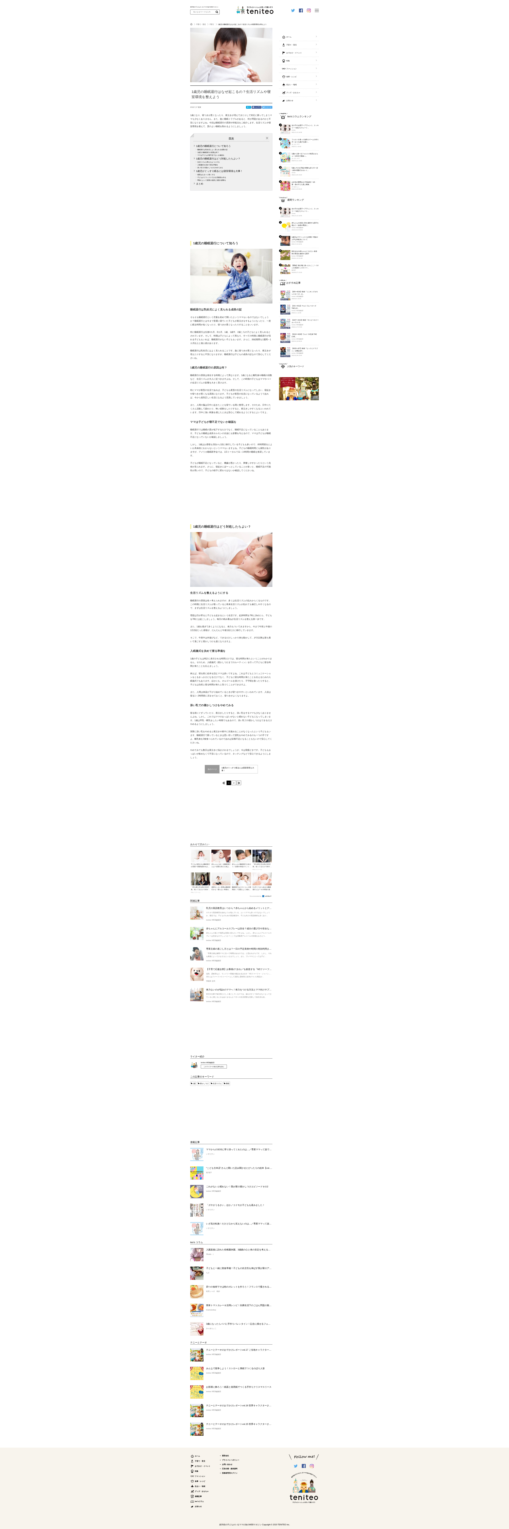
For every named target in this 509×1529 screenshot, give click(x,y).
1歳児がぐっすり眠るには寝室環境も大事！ (219, 171)
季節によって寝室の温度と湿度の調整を (211, 180)
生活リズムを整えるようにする (208, 162)
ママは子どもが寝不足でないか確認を (210, 155)
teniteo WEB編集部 (207, 1063)
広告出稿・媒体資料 (230, 1469)
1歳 (194, 1083)
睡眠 (227, 1083)
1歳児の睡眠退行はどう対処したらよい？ (218, 158)
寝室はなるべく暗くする (206, 175)
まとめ (199, 183)
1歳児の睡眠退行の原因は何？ (208, 152)
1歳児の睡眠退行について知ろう (213, 146)
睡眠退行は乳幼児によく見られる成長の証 (212, 150)
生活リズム (217, 1083)
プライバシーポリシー (230, 1460)
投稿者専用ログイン (230, 1473)
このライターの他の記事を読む (214, 1066)
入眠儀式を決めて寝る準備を (207, 165)
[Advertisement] (210, 1110)
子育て (212, 24)
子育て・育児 (201, 24)
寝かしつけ (204, 1083)
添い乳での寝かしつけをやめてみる (210, 168)
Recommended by (256, 896)
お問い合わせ (227, 1464)
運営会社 (225, 1456)
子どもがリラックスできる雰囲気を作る (211, 177)
